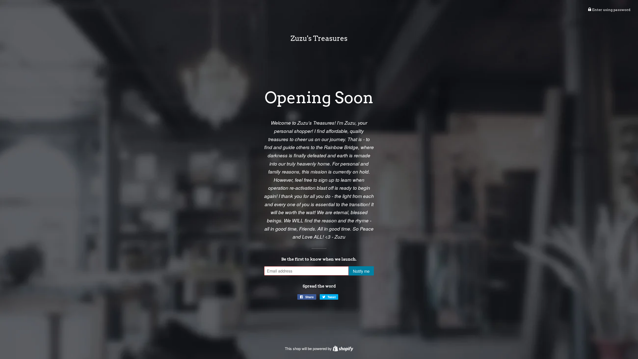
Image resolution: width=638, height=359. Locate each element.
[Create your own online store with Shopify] (343, 348)
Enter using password (611, 10)
